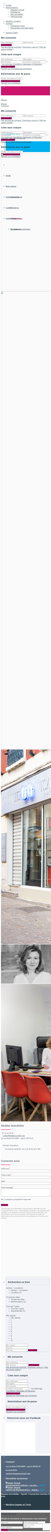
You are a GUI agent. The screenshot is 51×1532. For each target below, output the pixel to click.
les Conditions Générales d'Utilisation (26, 64)
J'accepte (21, 64)
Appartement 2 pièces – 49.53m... (22, 1485)
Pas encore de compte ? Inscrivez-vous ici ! (20, 47)
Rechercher (33, 1350)
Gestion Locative (13, 21)
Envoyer (4, 1530)
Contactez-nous (17, 26)
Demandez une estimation (22, 28)
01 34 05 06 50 (11, 1470)
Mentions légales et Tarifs (18, 1505)
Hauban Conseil (17, 10)
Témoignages (16, 16)
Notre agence (12, 7)
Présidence (15, 12)
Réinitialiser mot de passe (10, 81)
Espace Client (12, 33)
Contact (9, 23)
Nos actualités (16, 14)
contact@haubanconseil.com (14, 1136)
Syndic (9, 5)
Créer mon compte (8, 67)
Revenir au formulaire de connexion (16, 69)
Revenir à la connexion (11, 83)
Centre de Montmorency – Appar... (22, 1490)
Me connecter (6, 45)
